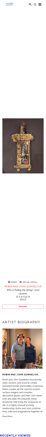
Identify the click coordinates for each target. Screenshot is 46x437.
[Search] (30, 4)
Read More (7, 416)
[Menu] (39, 4)
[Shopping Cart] (35, 4)
